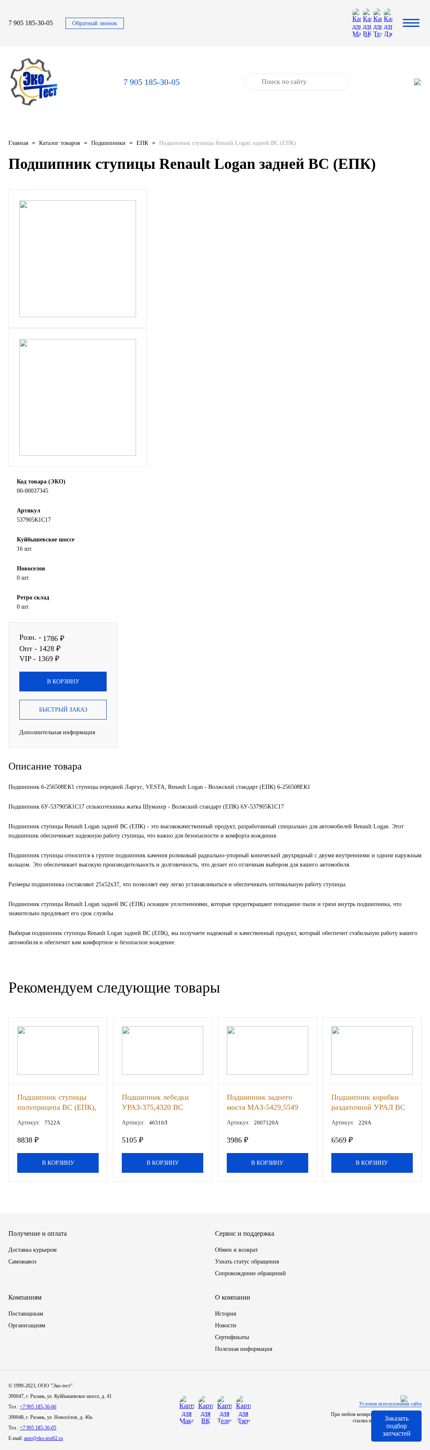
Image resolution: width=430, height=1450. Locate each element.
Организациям (26, 1325)
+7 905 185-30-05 (38, 1428)
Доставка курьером (32, 1250)
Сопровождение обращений (250, 1273)
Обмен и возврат (236, 1250)
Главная (18, 143)
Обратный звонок (94, 23)
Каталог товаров (59, 143)
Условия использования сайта (390, 1404)
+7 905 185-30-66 (38, 1407)
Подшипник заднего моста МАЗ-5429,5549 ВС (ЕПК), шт (262, 1102)
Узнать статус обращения (247, 1261)
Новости (225, 1325)
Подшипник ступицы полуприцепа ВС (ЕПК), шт (57, 1102)
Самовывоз (22, 1261)
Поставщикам (25, 1314)
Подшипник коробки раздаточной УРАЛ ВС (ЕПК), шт (368, 1102)
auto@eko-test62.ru (43, 1438)
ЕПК (142, 143)
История (225, 1314)
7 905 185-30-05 (30, 22)
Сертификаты (232, 1337)
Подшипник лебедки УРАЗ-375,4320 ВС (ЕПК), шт (155, 1102)
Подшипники (108, 143)
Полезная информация (243, 1349)
